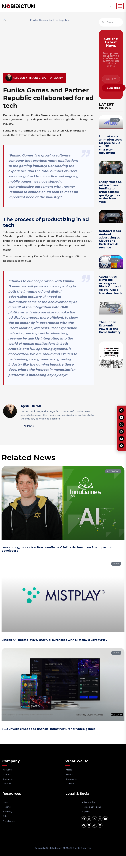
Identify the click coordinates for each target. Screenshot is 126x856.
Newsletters (8, 821)
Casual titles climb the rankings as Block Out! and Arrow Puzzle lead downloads (110, 285)
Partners (70, 784)
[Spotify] (89, 825)
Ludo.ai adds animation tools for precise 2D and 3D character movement (110, 144)
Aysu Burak (31, 406)
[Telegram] (83, 825)
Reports (6, 807)
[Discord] (100, 825)
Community (71, 779)
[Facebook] (83, 818)
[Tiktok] (94, 825)
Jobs (5, 816)
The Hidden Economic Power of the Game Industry (109, 327)
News (5, 802)
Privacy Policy (88, 802)
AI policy (86, 811)
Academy (7, 811)
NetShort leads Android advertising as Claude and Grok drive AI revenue (110, 239)
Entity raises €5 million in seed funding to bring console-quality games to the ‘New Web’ (110, 192)
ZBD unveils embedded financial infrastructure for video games (48, 729)
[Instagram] (100, 818)
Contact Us (8, 779)
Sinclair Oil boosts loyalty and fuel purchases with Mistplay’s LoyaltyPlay (54, 640)
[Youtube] (105, 818)
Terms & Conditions (91, 807)
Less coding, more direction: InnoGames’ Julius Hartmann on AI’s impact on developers (57, 549)
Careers (6, 774)
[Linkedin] (89, 818)
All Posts (29, 426)
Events (69, 774)
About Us (7, 770)
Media (69, 770)
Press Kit (7, 784)
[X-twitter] (94, 818)
